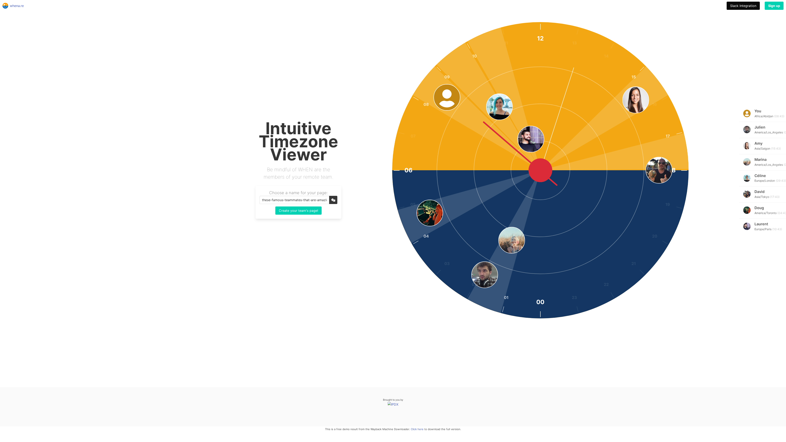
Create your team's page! (298, 211)
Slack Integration (743, 6)
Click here (417, 429)
